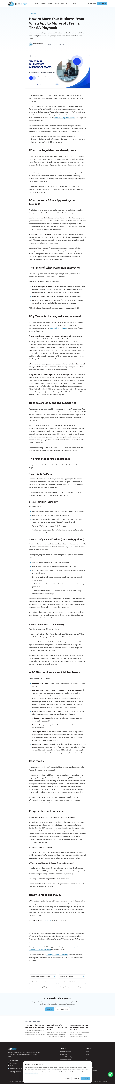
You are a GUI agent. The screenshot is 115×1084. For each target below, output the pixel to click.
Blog (62, 3)
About (67, 3)
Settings (67, 1078)
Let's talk (49, 1009)
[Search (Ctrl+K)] (85, 3)
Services (43, 3)
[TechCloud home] (17, 3)
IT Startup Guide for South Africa (57, 955)
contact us (47, 920)
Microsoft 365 (63, 1054)
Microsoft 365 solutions (58, 328)
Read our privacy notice (31, 1074)
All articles (33, 13)
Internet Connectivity (65, 1059)
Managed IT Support (65, 1051)
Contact (74, 3)
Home (36, 3)
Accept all (85, 1078)
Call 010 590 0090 (62, 1009)
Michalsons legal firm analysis (64, 118)
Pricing (50, 3)
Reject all (76, 1078)
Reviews (56, 3)
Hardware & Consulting (66, 1057)
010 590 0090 (92, 3)
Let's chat (101, 3)
